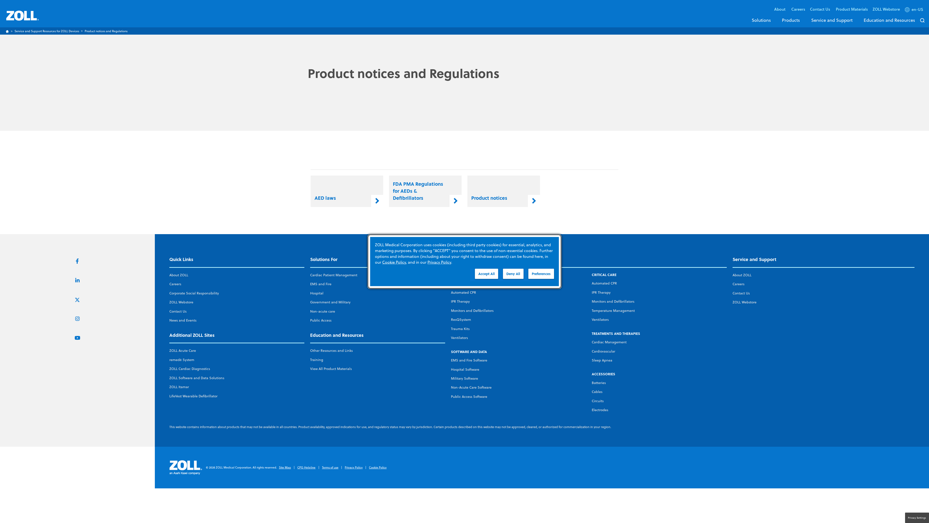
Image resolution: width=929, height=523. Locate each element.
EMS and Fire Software (469, 360)
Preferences (541, 273)
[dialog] (464, 262)
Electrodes (600, 410)
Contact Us (178, 311)
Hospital (316, 293)
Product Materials (852, 9)
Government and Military (330, 302)
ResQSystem (461, 319)
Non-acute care (322, 311)
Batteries (599, 382)
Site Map (285, 467)
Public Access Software (469, 396)
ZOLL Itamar (179, 387)
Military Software (464, 378)
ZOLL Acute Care (182, 350)
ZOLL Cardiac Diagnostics (189, 368)
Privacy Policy (354, 467)
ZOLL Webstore (886, 9)
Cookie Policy (378, 467)
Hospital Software (465, 369)
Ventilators (459, 337)
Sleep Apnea (602, 360)
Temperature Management (613, 310)
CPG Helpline (306, 467)
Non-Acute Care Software (471, 387)
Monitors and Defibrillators (472, 310)
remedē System (181, 359)
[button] (914, 10)
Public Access (320, 320)
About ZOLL (178, 275)
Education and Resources (889, 20)
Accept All (486, 273)
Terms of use (330, 467)
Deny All (513, 273)
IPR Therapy (460, 301)
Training (316, 359)
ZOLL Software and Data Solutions (196, 378)
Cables (597, 391)
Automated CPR (463, 292)
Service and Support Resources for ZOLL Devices (47, 31)
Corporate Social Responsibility (194, 293)
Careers (798, 9)
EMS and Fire (320, 284)
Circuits (598, 401)
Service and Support (832, 20)
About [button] (780, 9)
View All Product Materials (331, 368)
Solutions (761, 20)
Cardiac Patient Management (333, 275)
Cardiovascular (603, 351)
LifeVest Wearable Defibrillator (193, 396)
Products (791, 20)
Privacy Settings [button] (917, 517)
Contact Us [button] (820, 9)
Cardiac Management (609, 342)
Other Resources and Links (331, 350)
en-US (917, 9)
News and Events (182, 320)
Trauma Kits (460, 328)
